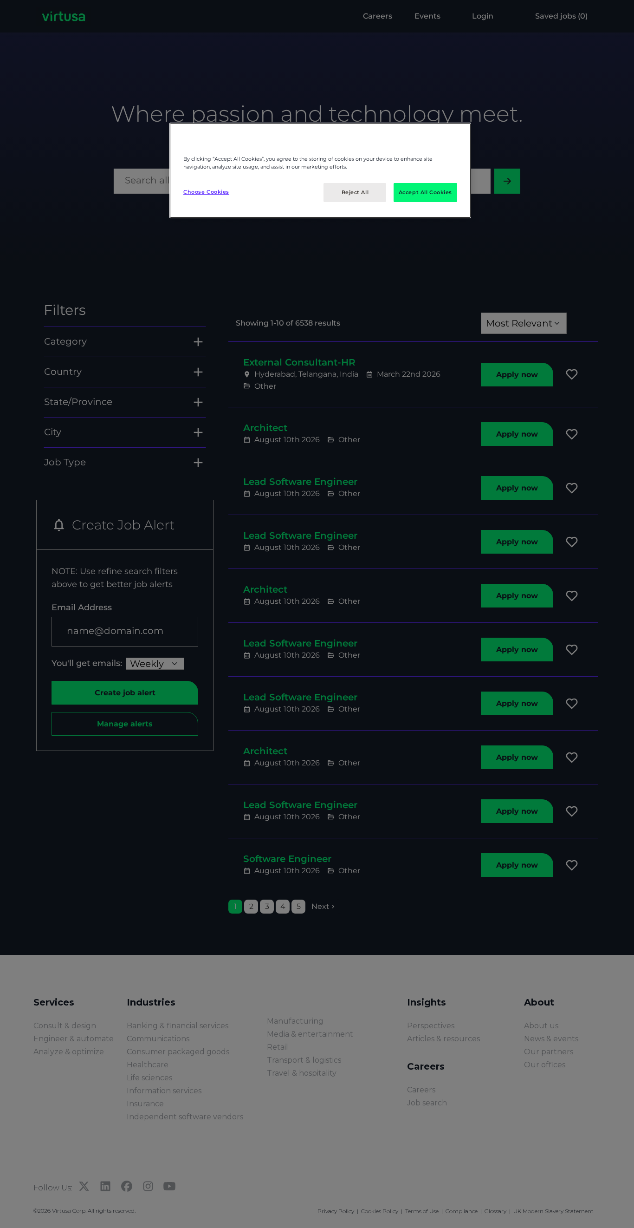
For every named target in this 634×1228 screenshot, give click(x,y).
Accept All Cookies (425, 192)
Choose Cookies (206, 192)
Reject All (355, 192)
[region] (320, 170)
